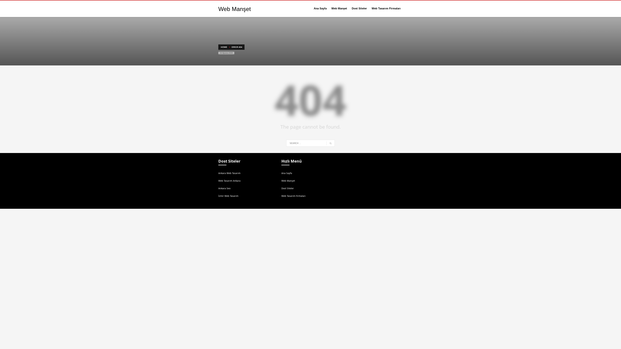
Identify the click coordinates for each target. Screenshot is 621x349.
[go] (330, 143)
